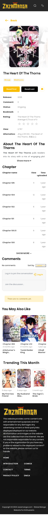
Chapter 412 (26, 344)
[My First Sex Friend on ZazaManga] (8, 378)
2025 (20, 97)
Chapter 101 (8, 218)
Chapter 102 (8, 206)
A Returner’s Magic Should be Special (9, 353)
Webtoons (19, 80)
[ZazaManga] (15, 5)
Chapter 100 (8, 242)
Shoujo (7, 80)
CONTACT (8, 469)
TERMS (27, 469)
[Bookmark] (42, 89)
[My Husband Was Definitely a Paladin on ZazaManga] (24, 378)
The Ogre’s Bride (38, 395)
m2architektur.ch (15, 494)
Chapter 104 (8, 194)
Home (6, 457)
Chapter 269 (9, 344)
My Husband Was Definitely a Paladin (23, 397)
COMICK (28, 463)
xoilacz (22, 489)
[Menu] (42, 5)
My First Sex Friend (8, 395)
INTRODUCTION (10, 463)
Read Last (30, 89)
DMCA (27, 475)
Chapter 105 (8, 183)
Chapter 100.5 (9, 230)
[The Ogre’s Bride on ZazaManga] (39, 378)
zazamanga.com (25, 507)
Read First (12, 89)
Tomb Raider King (26, 351)
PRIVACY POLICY (11, 475)
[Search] (35, 6)
